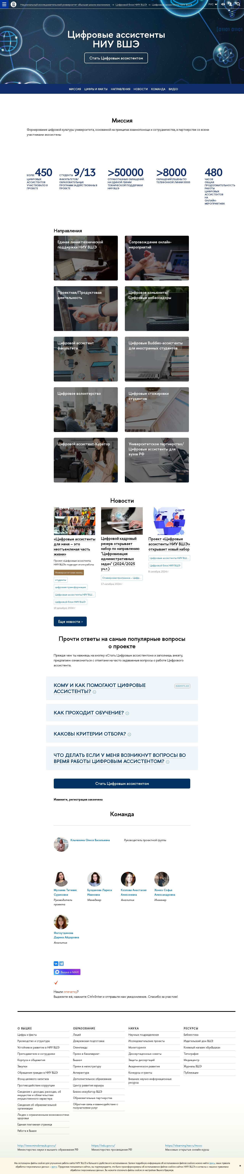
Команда (158, 89)
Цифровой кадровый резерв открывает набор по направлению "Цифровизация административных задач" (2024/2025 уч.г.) (120, 553)
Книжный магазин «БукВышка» (202, 1047)
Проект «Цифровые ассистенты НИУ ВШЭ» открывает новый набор (169, 543)
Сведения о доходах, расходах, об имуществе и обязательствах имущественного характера (39, 1095)
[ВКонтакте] (56, 963)
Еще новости (69, 621)
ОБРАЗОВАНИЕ (84, 1028)
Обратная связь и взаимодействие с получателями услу (95, 1105)
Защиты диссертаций (141, 1060)
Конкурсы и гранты (140, 1072)
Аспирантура (81, 1072)
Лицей (77, 1034)
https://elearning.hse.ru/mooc (183, 1145)
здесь (212, 1163)
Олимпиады (80, 1047)
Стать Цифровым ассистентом (116, 58)
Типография (191, 1053)
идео (173, 89)
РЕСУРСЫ (191, 1028)
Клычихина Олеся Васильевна (90, 840)
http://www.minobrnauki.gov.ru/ (37, 1145)
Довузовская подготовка (88, 1041)
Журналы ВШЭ (193, 1066)
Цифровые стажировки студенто (149, 396)
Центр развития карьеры (88, 1085)
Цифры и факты (96, 89)
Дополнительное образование (92, 1079)
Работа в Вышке (27, 1130)
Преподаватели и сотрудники (36, 1053)
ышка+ (77, 1060)
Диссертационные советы (144, 1053)
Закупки (22, 1066)
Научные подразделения (143, 1034)
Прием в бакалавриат (86, 1053)
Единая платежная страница (35, 1124)
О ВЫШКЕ (25, 1028)
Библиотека (191, 1034)
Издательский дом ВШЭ (198, 1041)
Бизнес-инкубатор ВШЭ (87, 1091)
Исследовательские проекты (146, 1041)
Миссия (75, 89)
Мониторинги (137, 1047)
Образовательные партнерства (92, 1098)
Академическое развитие (144, 1066)
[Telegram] (61, 963)
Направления (120, 89)
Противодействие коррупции (36, 1085)
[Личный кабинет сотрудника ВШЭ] (231, 4)
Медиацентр (191, 1060)
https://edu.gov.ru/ (103, 1145)
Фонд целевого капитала (33, 1079)
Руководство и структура (34, 1041)
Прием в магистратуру (87, 1066)
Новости (141, 89)
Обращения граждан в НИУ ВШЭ (38, 1072)
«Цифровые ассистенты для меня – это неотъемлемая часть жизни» (74, 546)
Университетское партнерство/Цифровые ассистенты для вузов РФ (156, 449)
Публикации (191, 1072)
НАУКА (133, 1028)
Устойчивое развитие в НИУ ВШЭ (38, 1047)
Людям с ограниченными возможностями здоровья (43, 1116)
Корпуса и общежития (31, 1060)
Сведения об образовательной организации (37, 1106)
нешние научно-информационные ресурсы (150, 1080)
